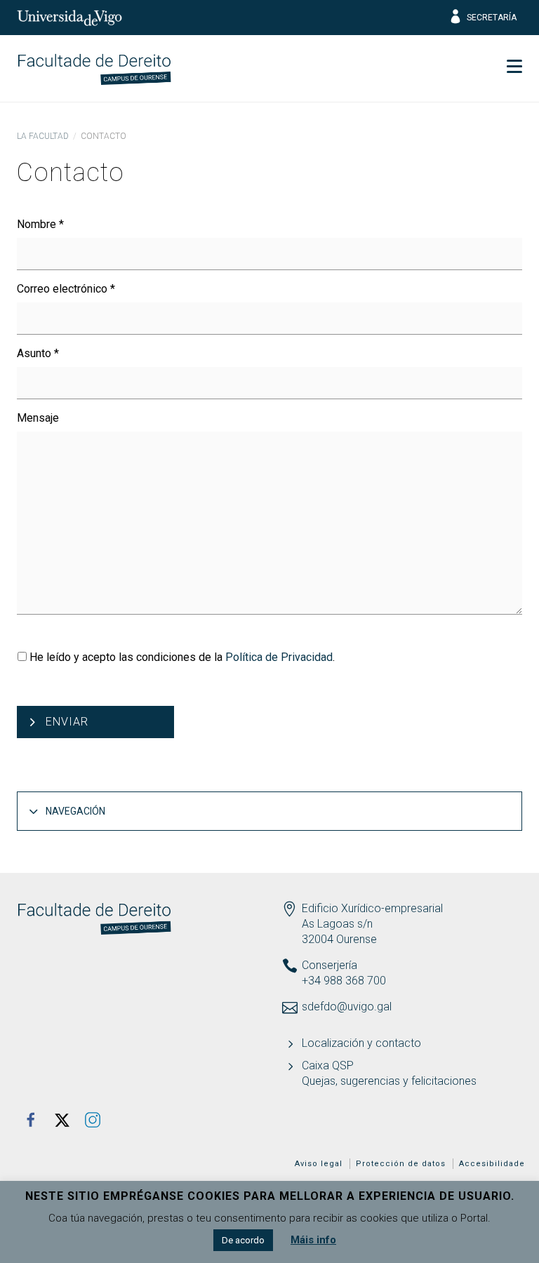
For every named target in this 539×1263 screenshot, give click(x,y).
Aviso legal (318, 1163)
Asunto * (38, 353)
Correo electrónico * (66, 288)
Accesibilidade (492, 1163)
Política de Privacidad (279, 657)
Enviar (67, 721)
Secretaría (492, 17)
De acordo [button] (243, 1240)
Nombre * (40, 224)
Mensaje (38, 418)
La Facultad (43, 136)
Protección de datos (401, 1163)
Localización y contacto (361, 1043)
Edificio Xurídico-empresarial (372, 908)
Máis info (313, 1240)
